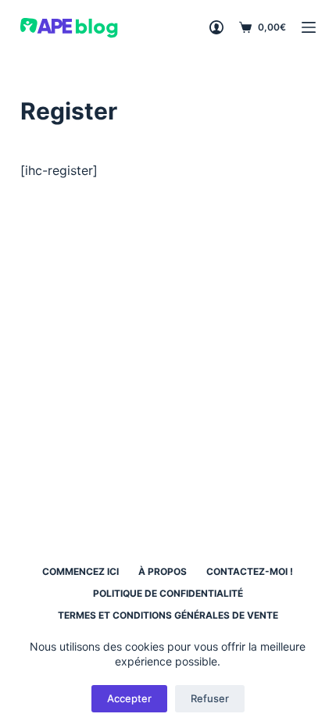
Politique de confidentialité (168, 593)
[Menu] (309, 27)
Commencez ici (80, 571)
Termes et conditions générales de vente (168, 615)
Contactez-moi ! (249, 571)
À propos (162, 571)
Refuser (210, 698)
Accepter (129, 698)
